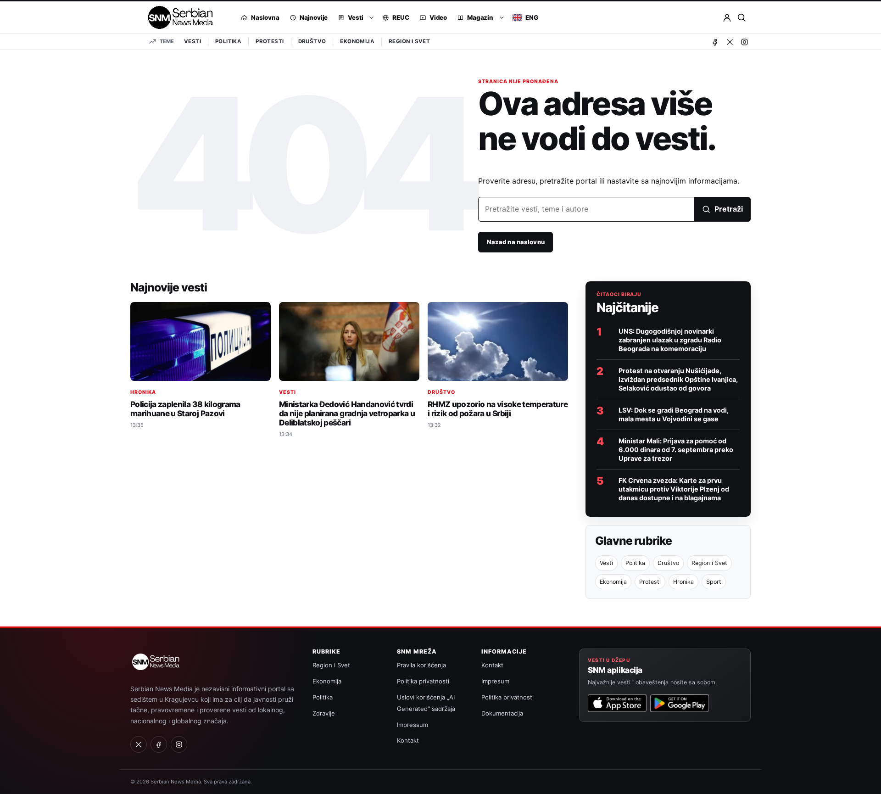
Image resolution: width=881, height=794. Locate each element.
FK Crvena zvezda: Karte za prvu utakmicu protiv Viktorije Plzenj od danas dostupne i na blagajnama (674, 489)
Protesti (270, 41)
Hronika (143, 392)
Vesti (192, 41)
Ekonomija (357, 41)
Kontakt (408, 740)
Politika (228, 41)
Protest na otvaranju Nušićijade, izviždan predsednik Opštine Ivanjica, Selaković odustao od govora (678, 379)
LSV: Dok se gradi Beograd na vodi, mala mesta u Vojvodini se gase (674, 414)
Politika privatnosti (423, 681)
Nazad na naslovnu (516, 242)
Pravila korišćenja (421, 665)
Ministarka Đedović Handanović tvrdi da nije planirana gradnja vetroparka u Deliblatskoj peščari (347, 413)
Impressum (412, 724)
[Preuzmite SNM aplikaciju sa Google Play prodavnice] (679, 703)
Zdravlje (323, 713)
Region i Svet (409, 41)
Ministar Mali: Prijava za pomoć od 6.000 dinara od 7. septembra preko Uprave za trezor (676, 449)
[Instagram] (744, 41)
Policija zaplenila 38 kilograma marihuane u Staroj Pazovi (185, 408)
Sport (713, 581)
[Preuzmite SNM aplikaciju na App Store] (617, 703)
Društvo (312, 41)
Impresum (495, 681)
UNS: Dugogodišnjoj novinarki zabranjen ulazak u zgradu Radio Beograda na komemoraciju (670, 339)
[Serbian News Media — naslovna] (177, 17)
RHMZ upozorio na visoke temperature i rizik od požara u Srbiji (498, 408)
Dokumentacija (502, 713)
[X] (729, 41)
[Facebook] (714, 41)
